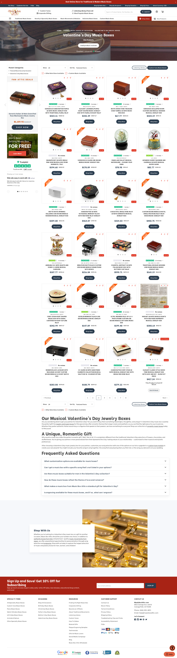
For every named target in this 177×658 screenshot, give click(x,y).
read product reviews (88, 45)
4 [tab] (60, 98)
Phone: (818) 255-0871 (142, 610)
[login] (156, 11)
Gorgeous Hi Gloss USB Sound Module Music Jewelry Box (89, 161)
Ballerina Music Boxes (90, 18)
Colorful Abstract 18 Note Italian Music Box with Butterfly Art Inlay (121, 267)
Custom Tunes (45, 11)
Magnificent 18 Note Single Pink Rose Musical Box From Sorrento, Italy (57, 162)
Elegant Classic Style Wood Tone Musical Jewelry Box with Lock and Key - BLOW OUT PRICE (153, 373)
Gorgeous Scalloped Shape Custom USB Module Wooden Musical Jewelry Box (154, 111)
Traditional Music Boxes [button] (23, 18)
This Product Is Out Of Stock (154, 383)
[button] (161, 5)
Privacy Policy (106, 612)
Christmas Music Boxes (46, 609)
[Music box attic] (146, 619)
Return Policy (105, 606)
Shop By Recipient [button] (115, 5)
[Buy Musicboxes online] (22, 146)
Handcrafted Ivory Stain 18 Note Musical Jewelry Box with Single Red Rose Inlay (121, 372)
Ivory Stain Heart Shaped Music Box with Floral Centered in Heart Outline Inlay (57, 319)
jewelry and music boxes (65, 424)
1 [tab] (53, 98)
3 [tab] (90, 98)
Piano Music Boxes (13, 609)
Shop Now (56, 121)
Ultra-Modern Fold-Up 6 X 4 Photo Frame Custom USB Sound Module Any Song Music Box (121, 319)
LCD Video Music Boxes (15, 615)
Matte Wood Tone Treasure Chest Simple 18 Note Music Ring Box (121, 111)
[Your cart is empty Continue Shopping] (162, 11)
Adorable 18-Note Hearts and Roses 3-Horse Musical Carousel (56, 267)
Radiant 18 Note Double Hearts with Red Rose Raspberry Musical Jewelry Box (154, 318)
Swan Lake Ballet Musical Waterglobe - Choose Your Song (121, 162)
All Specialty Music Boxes (15, 603)
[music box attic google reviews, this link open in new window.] (62, 653)
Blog (37, 5)
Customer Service (22, 5)
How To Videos (74, 621)
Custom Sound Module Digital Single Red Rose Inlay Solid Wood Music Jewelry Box (154, 213)
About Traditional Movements (79, 612)
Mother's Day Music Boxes (47, 615)
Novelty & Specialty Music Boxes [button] (46, 18)
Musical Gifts (73, 624)
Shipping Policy (106, 615)
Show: (45, 68)
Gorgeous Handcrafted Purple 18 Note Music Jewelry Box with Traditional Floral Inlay (57, 111)
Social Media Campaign (77, 636)
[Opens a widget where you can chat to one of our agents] (169, 654)
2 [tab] (55, 98)
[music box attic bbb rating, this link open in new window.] (106, 653)
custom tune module (155, 445)
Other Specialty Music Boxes (17, 621)
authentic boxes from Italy (43, 539)
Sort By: (72, 68)
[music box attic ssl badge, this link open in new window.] (117, 653)
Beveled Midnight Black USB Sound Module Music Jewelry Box (89, 318)
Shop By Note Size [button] (100, 5)
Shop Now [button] (22, 127)
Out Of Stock (154, 390)
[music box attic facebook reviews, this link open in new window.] (91, 653)
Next (39, 104)
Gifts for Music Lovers (76, 633)
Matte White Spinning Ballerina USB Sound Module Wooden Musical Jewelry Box (56, 213)
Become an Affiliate (76, 609)
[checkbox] (22, 71)
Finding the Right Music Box (78, 603)
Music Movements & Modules (70, 18)
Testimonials (73, 630)
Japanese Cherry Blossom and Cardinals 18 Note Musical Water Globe (154, 162)
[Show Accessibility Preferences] (172, 648)
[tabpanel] (57, 88)
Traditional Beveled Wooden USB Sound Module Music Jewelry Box (154, 267)
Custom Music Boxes (107, 18)
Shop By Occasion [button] (131, 5)
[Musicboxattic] (138, 619)
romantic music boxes (155, 426)
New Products (161, 19)
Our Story (11, 5)
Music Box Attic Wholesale (78, 643)
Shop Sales (146, 19)
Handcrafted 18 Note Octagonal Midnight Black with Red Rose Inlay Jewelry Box (89, 214)
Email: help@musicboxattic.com (146, 613)
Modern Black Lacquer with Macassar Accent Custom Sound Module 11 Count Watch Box (57, 373)
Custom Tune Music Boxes (157, 68)
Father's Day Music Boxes (47, 612)
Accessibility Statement (109, 621)
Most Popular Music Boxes (83, 13)
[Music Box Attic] (135, 619)
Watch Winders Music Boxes (16, 612)
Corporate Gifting (44, 13)
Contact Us (105, 603)
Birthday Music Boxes (45, 606)
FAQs (32, 5)
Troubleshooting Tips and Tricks (112, 618)
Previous (5, 104)
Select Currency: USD (160, 5)
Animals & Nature (13, 618)
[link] (22, 97)
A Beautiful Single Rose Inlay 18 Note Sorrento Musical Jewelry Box (121, 213)
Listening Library (139, 68)
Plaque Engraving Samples (78, 627)
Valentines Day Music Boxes (47, 618)
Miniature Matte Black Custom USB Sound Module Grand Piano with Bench (89, 267)
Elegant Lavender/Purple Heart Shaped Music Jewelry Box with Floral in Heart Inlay (89, 111)
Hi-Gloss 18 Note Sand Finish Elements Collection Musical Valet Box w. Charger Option (89, 372)
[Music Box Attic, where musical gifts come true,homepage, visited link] (14, 12)
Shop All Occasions (44, 603)
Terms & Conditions (107, 609)
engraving (47, 543)
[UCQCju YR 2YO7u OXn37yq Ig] (141, 619)
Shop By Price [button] (144, 5)
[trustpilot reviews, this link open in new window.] (76, 653)
